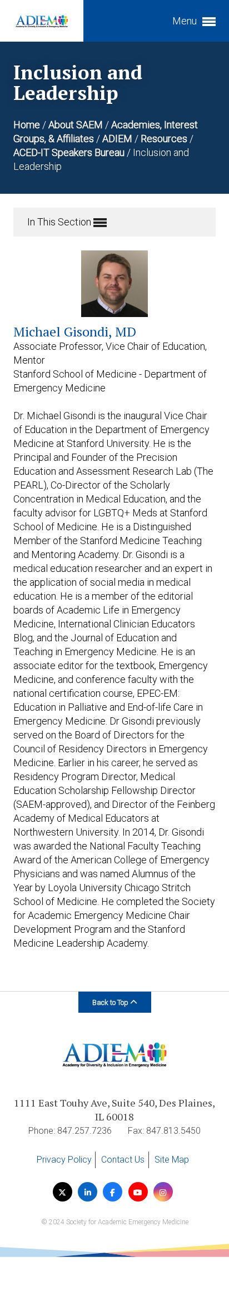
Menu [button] (185, 21)
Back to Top (111, 1002)
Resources (165, 138)
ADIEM (118, 138)
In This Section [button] (60, 222)
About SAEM (76, 124)
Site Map (172, 1159)
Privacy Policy (64, 1159)
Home (27, 124)
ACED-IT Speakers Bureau (70, 152)
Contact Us (123, 1159)
